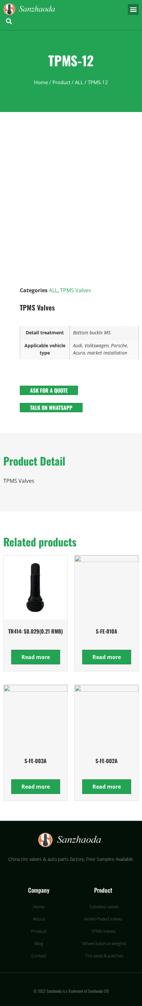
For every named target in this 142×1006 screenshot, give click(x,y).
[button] (133, 9)
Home (41, 82)
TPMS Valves (75, 290)
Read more (35, 657)
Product (61, 82)
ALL (79, 82)
